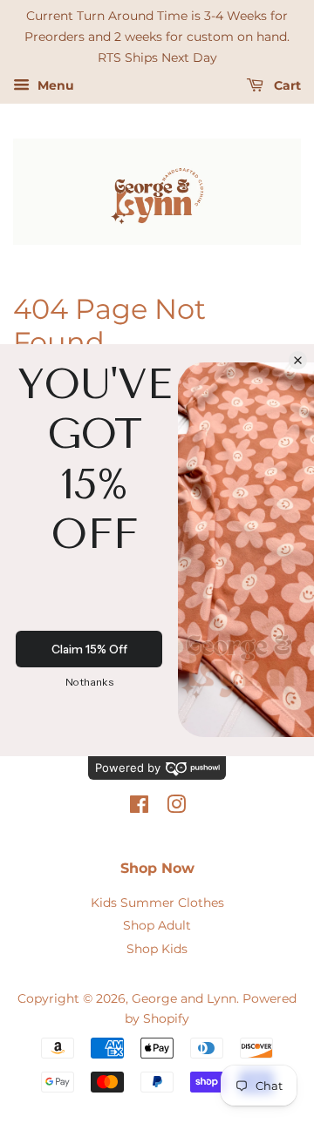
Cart (285, 86)
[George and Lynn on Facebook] (139, 808)
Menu (54, 86)
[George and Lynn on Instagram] (176, 808)
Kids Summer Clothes (157, 903)
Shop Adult (157, 925)
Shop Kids (157, 949)
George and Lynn (184, 998)
